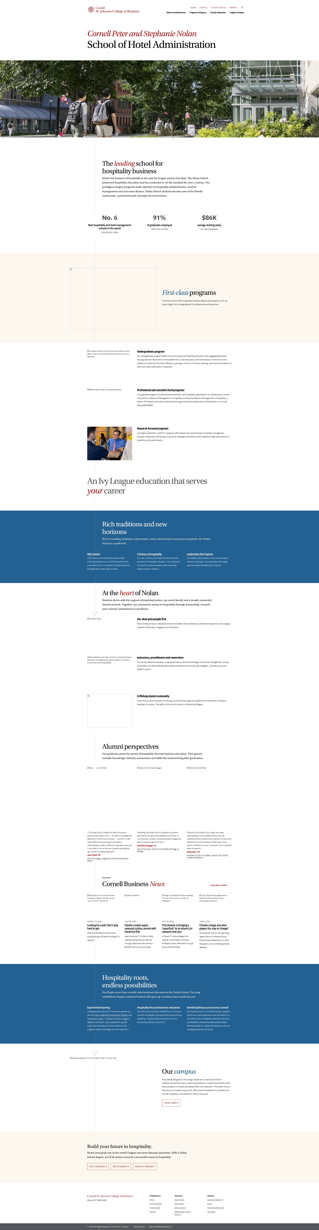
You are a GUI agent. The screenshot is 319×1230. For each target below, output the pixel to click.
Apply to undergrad (97, 1166)
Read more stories (219, 885)
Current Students (156, 1203)
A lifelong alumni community (153, 696)
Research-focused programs (152, 428)
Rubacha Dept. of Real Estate (182, 1213)
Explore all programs (144, 1166)
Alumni (193, 7)
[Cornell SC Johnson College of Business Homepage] (116, 1196)
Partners (233, 7)
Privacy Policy (138, 1226)
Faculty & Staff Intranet (215, 1207)
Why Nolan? (93, 554)
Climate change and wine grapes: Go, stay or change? (213, 926)
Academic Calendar (214, 1199)
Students (203, 7)
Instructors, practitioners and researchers (160, 657)
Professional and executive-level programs (160, 390)
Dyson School (179, 1199)
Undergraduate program (150, 351)
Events (209, 1203)
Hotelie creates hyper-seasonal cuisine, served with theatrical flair (140, 928)
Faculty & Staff (217, 7)
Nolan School (179, 1203)
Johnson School (180, 1207)
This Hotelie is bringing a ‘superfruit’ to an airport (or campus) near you (177, 928)
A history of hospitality (149, 554)
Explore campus (170, 1103)
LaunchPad (211, 1211)
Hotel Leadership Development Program (111, 1015)
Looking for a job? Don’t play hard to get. (102, 926)
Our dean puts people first (151, 619)
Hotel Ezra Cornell (95, 1018)
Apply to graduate (120, 1166)
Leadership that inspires (200, 554)
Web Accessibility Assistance (160, 1226)
